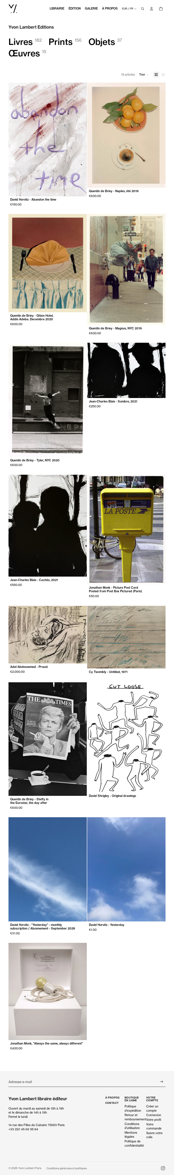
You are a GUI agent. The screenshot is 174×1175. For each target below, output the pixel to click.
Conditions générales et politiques (66, 1168)
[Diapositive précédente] (14, 139)
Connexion (153, 1115)
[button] (144, 74)
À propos (112, 1097)
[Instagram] (163, 1168)
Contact (112, 1102)
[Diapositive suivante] (80, 139)
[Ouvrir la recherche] (142, 8)
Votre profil (153, 1119)
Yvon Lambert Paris (29, 1168)
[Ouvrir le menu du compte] (151, 8)
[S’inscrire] (162, 1082)
